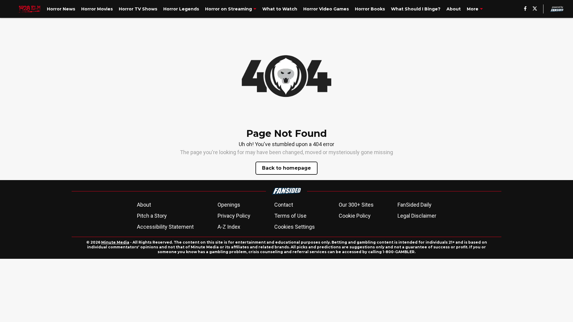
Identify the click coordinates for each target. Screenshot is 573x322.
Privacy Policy (234, 216)
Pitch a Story (152, 216)
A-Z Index (229, 227)
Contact (283, 205)
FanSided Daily (415, 205)
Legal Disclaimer (417, 216)
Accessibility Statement (165, 227)
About (144, 205)
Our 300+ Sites (356, 205)
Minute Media (115, 242)
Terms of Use (290, 216)
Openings (229, 205)
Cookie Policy (355, 216)
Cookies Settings (294, 227)
